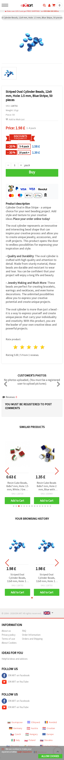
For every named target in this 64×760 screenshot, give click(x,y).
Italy (18, 740)
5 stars (42, 347)
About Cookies (9, 642)
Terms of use (8, 638)
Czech (18, 734)
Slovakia (48, 740)
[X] (3, 749)
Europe (50, 734)
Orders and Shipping (32, 638)
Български (17, 722)
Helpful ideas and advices (15, 658)
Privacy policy (8, 634)
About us (6, 630)
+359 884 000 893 (50, 11)
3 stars (29, 347)
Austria (34, 728)
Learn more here (24, 751)
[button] (13, 506)
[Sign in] (49, 5)
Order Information (31, 634)
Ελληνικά (35, 722)
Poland (32, 740)
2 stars (22, 347)
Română (53, 722)
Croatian (51, 728)
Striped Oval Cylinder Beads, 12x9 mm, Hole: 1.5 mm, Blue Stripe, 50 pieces (17, 578)
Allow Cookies (50, 756)
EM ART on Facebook (19, 675)
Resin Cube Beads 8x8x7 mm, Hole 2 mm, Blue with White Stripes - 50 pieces (46, 486)
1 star (15, 347)
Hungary (34, 734)
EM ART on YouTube (18, 681)
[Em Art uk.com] (21, 6)
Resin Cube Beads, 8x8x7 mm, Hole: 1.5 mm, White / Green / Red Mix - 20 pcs (17, 486)
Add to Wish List (16, 119)
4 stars (35, 347)
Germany (17, 728)
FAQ (24, 630)
